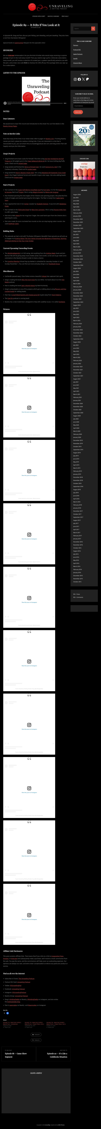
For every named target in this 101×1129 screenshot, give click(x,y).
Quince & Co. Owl (51, 167)
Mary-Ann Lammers (38, 210)
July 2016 (76, 554)
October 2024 (77, 262)
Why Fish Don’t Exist (28, 280)
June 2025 (76, 237)
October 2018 (77, 483)
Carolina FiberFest (14, 261)
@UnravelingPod (15, 985)
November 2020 (78, 406)
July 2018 (76, 493)
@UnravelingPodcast (19, 992)
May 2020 (76, 425)
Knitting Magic (51, 253)
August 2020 (77, 416)
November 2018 (78, 480)
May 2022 (76, 351)
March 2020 (76, 431)
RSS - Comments (78, 597)
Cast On (10, 298)
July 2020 (76, 419)
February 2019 (77, 471)
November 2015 (78, 579)
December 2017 (78, 511)
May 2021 (76, 388)
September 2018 (78, 486)
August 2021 (77, 379)
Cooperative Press (57, 956)
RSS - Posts (76, 594)
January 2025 (77, 253)
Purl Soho (46, 190)
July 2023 (76, 308)
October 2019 (77, 446)
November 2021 (78, 370)
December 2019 (78, 440)
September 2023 (78, 302)
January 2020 (77, 437)
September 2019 (78, 449)
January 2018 (77, 508)
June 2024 (76, 274)
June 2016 (76, 557)
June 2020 (76, 422)
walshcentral (19, 43)
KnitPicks (11, 224)
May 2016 (76, 560)
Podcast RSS (77, 50)
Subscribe (78, 112)
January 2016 (77, 572)
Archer (26, 204)
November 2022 (78, 333)
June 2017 (76, 526)
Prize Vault (65, 16)
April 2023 (76, 317)
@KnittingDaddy (32, 999)
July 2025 (76, 234)
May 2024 (76, 277)
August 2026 (77, 194)
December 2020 (78, 403)
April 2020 (76, 428)
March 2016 (76, 566)
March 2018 (76, 502)
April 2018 (76, 499)
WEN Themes (61, 1125)
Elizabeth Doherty (42, 204)
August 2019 (77, 453)
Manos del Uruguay (51, 192)
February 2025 (77, 250)
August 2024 (77, 268)
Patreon (75, 45)
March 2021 (76, 394)
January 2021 (77, 400)
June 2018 (76, 496)
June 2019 (76, 459)
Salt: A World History (28, 286)
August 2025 (77, 231)
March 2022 (76, 357)
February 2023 (77, 323)
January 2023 (77, 327)
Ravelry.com (50, 139)
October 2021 (77, 373)
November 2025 (78, 222)
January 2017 (77, 539)
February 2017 (77, 536)
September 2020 (78, 413)
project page (23, 163)
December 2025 (78, 219)
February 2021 (77, 397)
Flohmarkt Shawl (23, 210)
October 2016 (77, 548)
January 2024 (77, 290)
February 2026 (77, 213)
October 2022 (77, 336)
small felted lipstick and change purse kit (25, 295)
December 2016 (78, 542)
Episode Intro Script (39, 16)
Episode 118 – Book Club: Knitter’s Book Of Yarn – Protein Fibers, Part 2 (34, 1023)
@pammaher (32, 1005)
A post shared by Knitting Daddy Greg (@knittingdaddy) (29, 688)
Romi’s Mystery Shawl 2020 (25, 173)
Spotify (75, 58)
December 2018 (78, 477)
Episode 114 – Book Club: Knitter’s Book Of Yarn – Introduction (12, 1023)
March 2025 (76, 247)
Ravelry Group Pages (10, 126)
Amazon (6, 959)
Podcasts (37, 1034)
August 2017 (77, 520)
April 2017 (76, 529)
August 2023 (77, 305)
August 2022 (77, 342)
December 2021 (78, 367)
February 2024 (77, 287)
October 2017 (77, 514)
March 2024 (76, 284)
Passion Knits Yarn (60, 210)
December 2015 (78, 575)
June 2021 (76, 385)
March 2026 (76, 210)
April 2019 (76, 465)
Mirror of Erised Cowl (32, 167)
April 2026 (76, 207)
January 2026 (77, 216)
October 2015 (77, 582)
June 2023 (76, 311)
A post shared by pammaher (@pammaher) (29, 371)
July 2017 (76, 523)
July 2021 (76, 382)
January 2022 (77, 363)
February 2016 (77, 569)
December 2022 (78, 330)
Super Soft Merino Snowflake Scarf (29, 190)
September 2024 (78, 265)
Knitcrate (11, 55)
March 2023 (76, 320)
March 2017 (76, 532)
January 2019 (77, 474)
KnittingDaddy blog (13, 1002)
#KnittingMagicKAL (14, 253)
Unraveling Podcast (23, 982)
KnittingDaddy (15, 999)
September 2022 (78, 339)
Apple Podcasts (77, 54)
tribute (44, 276)
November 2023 (78, 296)
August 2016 (77, 551)
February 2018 (77, 505)
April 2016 (76, 563)
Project (21, 192)
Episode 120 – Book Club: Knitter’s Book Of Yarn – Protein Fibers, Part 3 (56, 1023)
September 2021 (78, 376)
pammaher (13, 1005)
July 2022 (76, 345)
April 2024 (76, 280)
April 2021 (76, 391)
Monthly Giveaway (53, 16)
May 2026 (76, 204)
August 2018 (77, 489)
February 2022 (77, 360)
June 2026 (76, 201)
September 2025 (78, 228)
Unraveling (61, 6)
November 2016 (78, 545)
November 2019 (78, 443)
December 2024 (78, 256)
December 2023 (78, 293)
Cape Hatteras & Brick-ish (36, 161)
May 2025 (76, 241)
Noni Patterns (56, 295)
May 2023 (76, 314)
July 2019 (76, 456)
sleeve (18, 215)
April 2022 (76, 354)
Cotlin (17, 224)
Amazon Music (77, 63)
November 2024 (78, 259)
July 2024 (76, 271)
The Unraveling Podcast (26, 979)
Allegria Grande (38, 192)
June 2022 (76, 348)
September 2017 (78, 517)
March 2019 (76, 468)
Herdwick (62, 302)
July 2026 (76, 197)
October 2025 (77, 225)
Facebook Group (54, 264)
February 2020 (77, 434)
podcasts (37, 1040)
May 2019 (76, 462)
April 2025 (76, 244)
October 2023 (77, 299)
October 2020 (77, 410)
